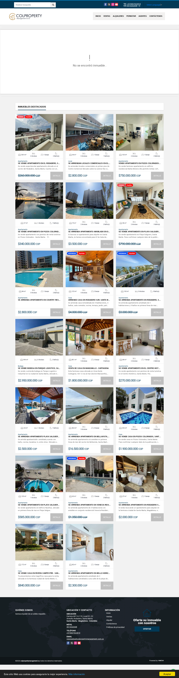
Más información (77, 674)
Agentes (143, 16)
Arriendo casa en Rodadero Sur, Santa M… (89, 300)
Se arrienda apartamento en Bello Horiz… (89, 573)
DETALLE (56, 176)
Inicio (98, 16)
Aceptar (167, 674)
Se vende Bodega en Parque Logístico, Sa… (39, 368)
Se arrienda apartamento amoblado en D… (89, 232)
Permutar (131, 16)
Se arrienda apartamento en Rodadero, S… (140, 300)
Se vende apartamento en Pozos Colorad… (39, 232)
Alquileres (118, 16)
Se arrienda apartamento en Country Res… (39, 300)
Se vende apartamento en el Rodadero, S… (39, 163)
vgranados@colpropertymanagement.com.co (85, 639)
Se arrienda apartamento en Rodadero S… (139, 505)
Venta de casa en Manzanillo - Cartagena (88, 368)
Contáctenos (155, 16)
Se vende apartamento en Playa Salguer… (139, 232)
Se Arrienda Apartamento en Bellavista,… (88, 437)
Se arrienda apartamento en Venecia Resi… (89, 505)
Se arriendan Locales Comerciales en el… (89, 163)
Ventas (106, 16)
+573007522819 (134, 4)
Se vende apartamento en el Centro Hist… (139, 368)
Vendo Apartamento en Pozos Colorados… (140, 163)
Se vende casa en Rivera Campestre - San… (39, 573)
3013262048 (132, 6)
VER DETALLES (39, 132)
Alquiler (109, 620)
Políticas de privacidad (115, 627)
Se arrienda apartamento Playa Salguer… (38, 437)
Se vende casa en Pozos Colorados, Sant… (140, 437)
